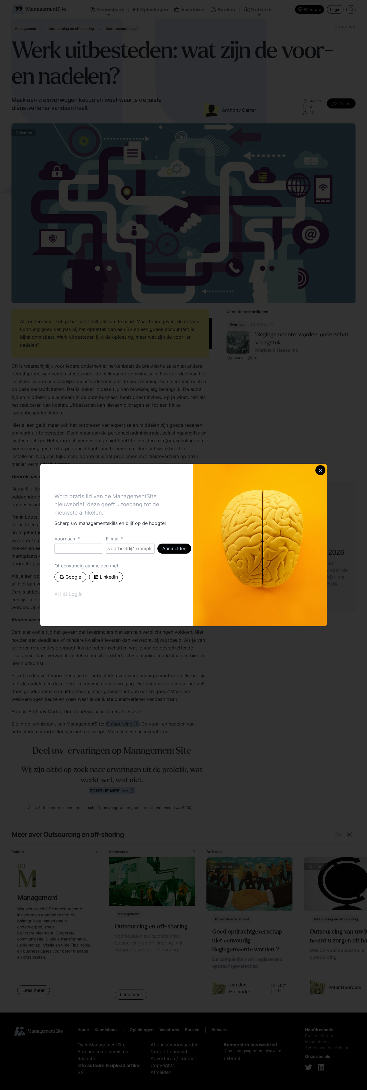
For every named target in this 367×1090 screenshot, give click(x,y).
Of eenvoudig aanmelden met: (87, 566)
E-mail (113, 539)
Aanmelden (174, 548)
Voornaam (65, 539)
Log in (76, 594)
